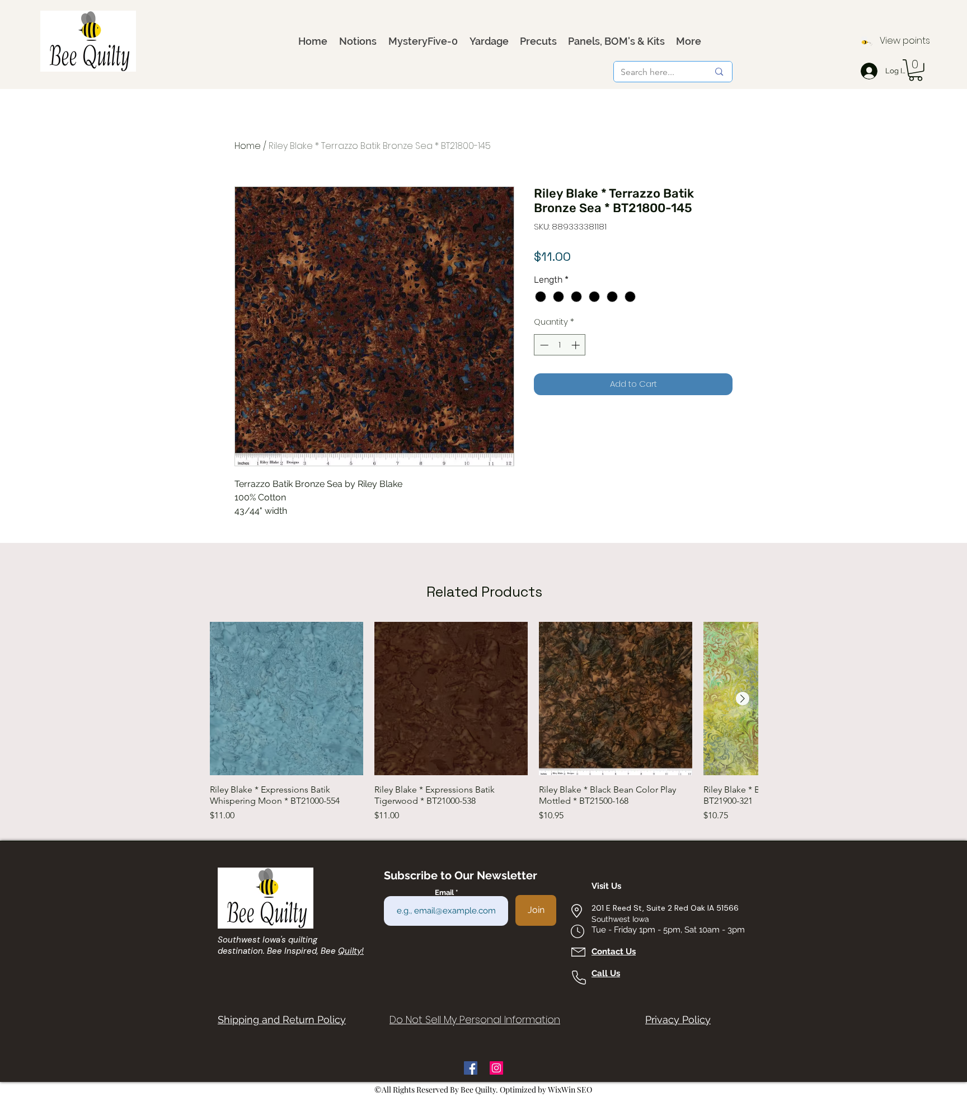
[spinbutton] (560, 345)
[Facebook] (470, 1068)
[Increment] (576, 345)
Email (445, 892)
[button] (915, 70)
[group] (484, 722)
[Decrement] (543, 345)
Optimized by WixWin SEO (546, 1089)
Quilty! (351, 951)
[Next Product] (742, 698)
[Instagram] (496, 1068)
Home (247, 145)
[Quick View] (286, 698)
